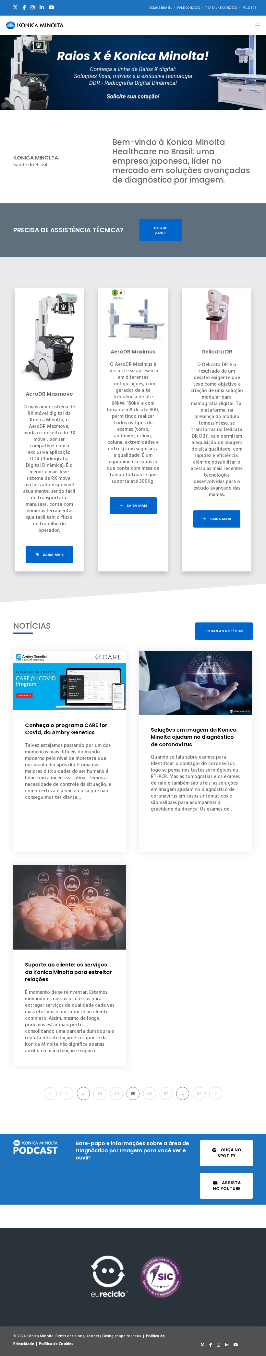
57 (166, 1093)
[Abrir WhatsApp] (250, 1340)
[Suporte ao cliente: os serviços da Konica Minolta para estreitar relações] (69, 907)
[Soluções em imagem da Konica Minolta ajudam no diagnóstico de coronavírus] (195, 683)
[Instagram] (32, 7)
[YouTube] (51, 7)
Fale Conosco (188, 7)
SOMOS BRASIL (160, 7)
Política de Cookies (56, 1344)
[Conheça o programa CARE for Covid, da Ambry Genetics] (69, 680)
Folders (250, 7)
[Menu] (255, 25)
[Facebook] (24, 7)
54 (116, 1093)
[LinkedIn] (42, 7)
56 (149, 1093)
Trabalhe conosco (221, 7)
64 (199, 1093)
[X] (15, 7)
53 (100, 1093)
